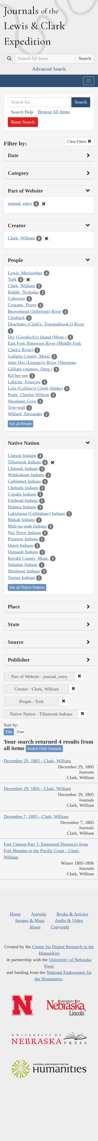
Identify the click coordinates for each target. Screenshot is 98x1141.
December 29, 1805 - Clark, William (37, 760)
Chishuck (16, 317)
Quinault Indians (23, 551)
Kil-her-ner (18, 375)
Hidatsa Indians (22, 506)
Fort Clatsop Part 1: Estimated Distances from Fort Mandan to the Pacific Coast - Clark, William (46, 850)
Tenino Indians (21, 577)
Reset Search (23, 121)
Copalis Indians (22, 494)
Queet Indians (20, 545)
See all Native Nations (27, 587)
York (12, 279)
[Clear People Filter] (28, 279)
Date (20, 732)
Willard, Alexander (25, 413)
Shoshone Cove (22, 401)
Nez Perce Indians (24, 532)
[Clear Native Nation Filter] (52, 462)
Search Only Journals (44, 748)
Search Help (22, 112)
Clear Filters (77, 141)
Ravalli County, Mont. (28, 558)
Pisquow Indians (23, 538)
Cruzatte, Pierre (22, 304)
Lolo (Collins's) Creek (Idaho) (35, 388)
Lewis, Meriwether (25, 272)
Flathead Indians (23, 500)
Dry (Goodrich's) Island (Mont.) (37, 337)
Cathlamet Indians (24, 481)
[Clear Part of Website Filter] (43, 203)
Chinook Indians (23, 468)
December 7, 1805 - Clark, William (36, 816)
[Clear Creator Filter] (46, 238)
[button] (79, 676)
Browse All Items (54, 111)
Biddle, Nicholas (23, 292)
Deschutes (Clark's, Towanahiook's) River (46, 324)
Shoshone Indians (24, 571)
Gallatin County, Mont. (29, 356)
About (34, 926)
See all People (20, 424)
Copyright (60, 926)
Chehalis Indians (23, 487)
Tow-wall (16, 407)
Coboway (16, 298)
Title (8, 732)
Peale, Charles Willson (28, 394)
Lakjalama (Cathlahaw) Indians (36, 513)
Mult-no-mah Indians (27, 526)
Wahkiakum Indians (26, 474)
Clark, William (21, 237)
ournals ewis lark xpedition (34, 25)
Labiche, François (24, 381)
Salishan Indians (23, 564)
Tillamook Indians (24, 461)
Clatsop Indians (22, 455)
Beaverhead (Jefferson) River (34, 311)
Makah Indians (21, 519)
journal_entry (20, 203)
